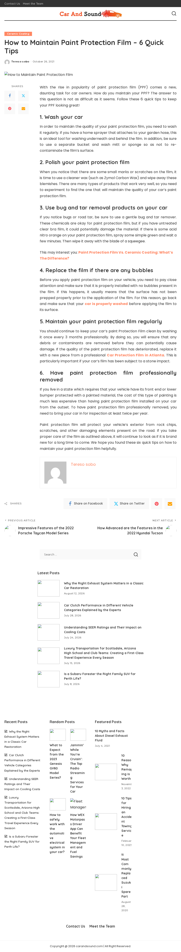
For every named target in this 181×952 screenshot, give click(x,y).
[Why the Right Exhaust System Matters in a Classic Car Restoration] (49, 588)
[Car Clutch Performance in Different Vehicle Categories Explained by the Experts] (49, 610)
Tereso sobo (20, 61)
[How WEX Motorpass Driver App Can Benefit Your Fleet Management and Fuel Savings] (78, 804)
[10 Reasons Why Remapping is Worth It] (106, 772)
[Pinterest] (9, 108)
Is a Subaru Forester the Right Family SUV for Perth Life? (22, 841)
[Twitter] (23, 96)
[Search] (174, 13)
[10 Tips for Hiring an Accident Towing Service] (106, 821)
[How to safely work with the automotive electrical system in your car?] (58, 804)
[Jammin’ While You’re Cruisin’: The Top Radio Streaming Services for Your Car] (78, 735)
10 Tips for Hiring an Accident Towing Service (126, 816)
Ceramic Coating (18, 33)
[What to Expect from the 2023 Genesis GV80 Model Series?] (58, 735)
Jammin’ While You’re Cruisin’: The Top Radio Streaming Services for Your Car (77, 768)
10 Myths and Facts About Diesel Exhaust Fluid (111, 735)
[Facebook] (9, 96)
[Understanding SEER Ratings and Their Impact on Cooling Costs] (49, 632)
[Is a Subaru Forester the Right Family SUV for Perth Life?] (49, 679)
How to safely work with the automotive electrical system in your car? (57, 833)
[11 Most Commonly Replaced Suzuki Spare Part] (106, 882)
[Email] (23, 108)
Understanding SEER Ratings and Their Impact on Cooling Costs (22, 784)
